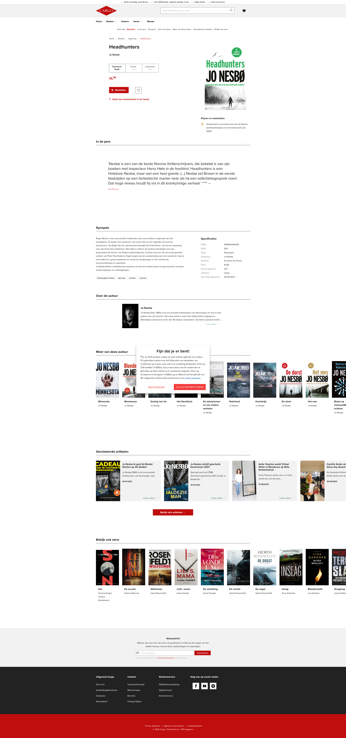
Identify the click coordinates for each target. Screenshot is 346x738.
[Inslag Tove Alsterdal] (291, 572)
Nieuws (150, 21)
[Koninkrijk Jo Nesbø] (264, 384)
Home (99, 21)
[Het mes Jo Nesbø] (317, 384)
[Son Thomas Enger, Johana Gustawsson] (107, 575)
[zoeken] (231, 10)
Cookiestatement (195, 725)
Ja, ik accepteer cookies (190, 387)
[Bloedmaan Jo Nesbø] (133, 384)
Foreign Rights (134, 701)
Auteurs (125, 21)
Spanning (121, 278)
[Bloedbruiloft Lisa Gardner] (317, 572)
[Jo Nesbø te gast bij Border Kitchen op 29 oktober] (128, 481)
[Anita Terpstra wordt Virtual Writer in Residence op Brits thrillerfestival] (264, 481)
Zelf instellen (156, 387)
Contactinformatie (135, 684)
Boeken (110, 21)
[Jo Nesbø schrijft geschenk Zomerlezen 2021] (196, 481)
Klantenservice (166, 695)
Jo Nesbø (142, 278)
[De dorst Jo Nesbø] (291, 384)
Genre (136, 21)
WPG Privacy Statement (166, 658)
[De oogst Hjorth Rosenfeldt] (264, 572)
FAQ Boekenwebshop (169, 684)
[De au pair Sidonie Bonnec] (133, 572)
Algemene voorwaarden (174, 725)
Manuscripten (133, 690)
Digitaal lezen (165, 690)
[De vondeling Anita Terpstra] (212, 572)
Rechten (131, 695)
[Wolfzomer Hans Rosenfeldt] (159, 572)
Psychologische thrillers (106, 278)
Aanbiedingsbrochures (106, 690)
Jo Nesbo (132, 278)
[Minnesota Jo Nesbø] (107, 384)
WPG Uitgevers (187, 729)
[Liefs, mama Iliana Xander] (186, 572)
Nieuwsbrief (101, 701)
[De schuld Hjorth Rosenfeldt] (238, 572)
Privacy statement (152, 725)
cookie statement (192, 377)
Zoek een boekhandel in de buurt (130, 99)
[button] (247, 142)
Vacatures (100, 695)
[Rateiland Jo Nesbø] (238, 384)
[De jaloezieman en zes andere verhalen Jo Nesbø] (212, 388)
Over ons (100, 684)
